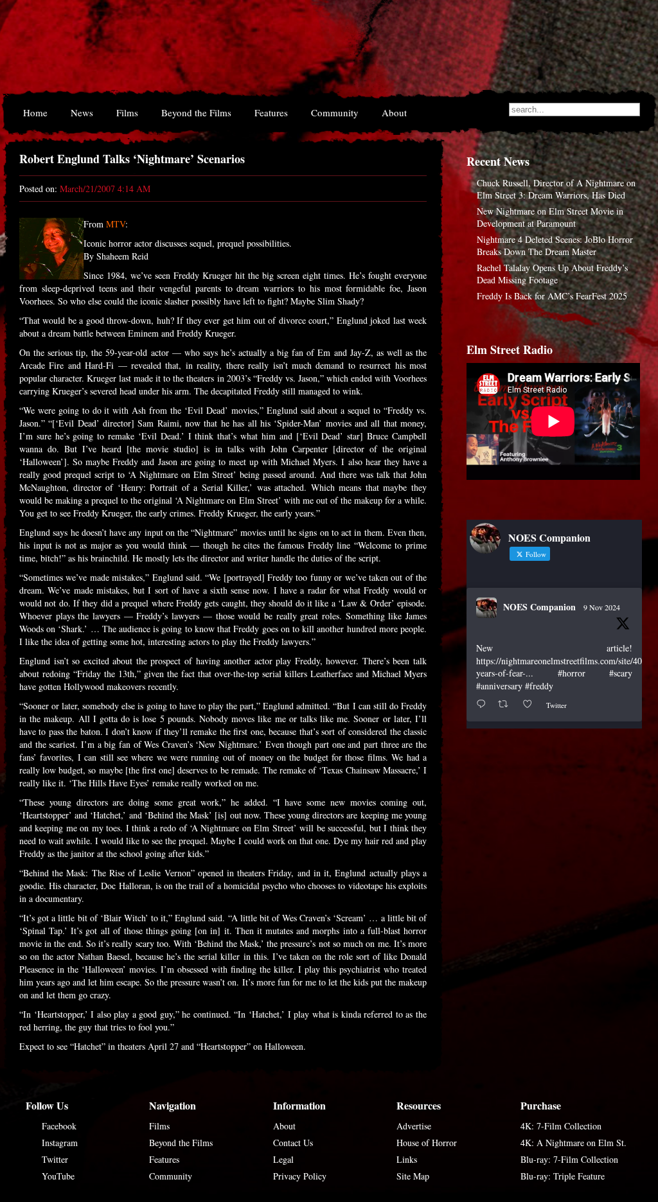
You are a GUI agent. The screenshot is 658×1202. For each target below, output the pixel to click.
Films (127, 112)
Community (335, 112)
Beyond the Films (196, 112)
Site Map (412, 1176)
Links (406, 1159)
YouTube (58, 1176)
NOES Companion (539, 607)
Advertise (413, 1126)
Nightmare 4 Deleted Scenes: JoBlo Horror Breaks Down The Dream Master (555, 245)
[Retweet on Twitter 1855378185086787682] (507, 704)
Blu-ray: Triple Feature (562, 1176)
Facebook (59, 1126)
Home (35, 112)
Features (271, 112)
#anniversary (499, 686)
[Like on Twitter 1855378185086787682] (531, 704)
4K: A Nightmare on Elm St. (573, 1142)
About (394, 112)
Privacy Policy (299, 1176)
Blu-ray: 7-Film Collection (569, 1159)
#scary (620, 673)
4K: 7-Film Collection (560, 1126)
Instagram (60, 1142)
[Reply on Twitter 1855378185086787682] (484, 704)
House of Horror (426, 1142)
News (82, 112)
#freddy (539, 686)
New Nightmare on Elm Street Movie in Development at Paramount (550, 217)
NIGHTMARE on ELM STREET (321, 50)
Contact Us (293, 1142)
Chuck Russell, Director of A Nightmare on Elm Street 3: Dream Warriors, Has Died (556, 189)
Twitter (55, 1159)
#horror (571, 673)
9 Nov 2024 (601, 607)
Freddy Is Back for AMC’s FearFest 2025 (552, 296)
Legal (283, 1159)
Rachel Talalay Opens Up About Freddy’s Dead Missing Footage (552, 273)
